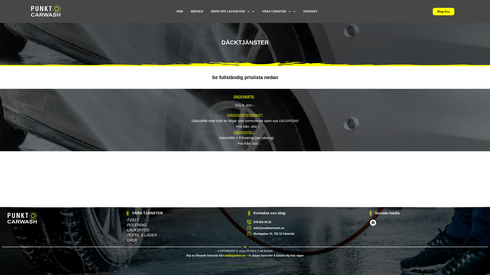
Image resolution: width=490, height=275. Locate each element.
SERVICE (201, 11)
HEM (184, 11)
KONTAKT (306, 11)
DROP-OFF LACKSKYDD (233, 11)
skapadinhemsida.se (245, 265)
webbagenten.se (235, 255)
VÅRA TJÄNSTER (274, 11)
